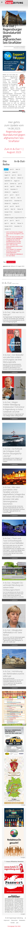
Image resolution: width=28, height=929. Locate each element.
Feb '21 (19, 198)
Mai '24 (19, 175)
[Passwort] (14, 883)
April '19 (7, 223)
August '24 (7, 175)
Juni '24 (14, 175)
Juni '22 (20, 183)
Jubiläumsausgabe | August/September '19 (15, 217)
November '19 (18, 212)
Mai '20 (17, 206)
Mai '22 (6, 186)
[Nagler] (14, 817)
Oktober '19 (7, 215)
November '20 (18, 200)
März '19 (13, 223)
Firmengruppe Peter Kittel (14, 926)
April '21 (7, 198)
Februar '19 (20, 223)
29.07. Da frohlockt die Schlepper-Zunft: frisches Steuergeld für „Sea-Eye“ (15, 233)
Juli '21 (6, 195)
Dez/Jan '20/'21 (8, 200)
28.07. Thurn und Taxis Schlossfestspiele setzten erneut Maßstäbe (14, 246)
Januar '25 (14, 172)
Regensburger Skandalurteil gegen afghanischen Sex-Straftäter (14, 136)
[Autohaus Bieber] (14, 741)
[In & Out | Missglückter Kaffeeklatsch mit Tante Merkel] (14, 625)
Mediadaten (22, 920)
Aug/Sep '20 (16, 203)
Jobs (17, 922)
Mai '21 (17, 195)
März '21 (13, 198)
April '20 (7, 209)
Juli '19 (6, 220)
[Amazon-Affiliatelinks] (14, 861)
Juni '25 (12, 169)
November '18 (18, 226)
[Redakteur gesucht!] (14, 842)
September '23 (8, 180)
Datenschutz (14, 920)
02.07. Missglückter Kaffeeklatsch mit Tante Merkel (14, 254)
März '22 (19, 186)
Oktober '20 (7, 203)
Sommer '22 (13, 183)
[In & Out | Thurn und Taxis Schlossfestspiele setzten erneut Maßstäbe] (14, 539)
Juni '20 (12, 206)
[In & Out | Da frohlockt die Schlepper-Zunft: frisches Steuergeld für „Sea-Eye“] (14, 444)
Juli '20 (6, 206)
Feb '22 (6, 189)
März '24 (13, 178)
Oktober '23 (20, 178)
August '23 (16, 180)
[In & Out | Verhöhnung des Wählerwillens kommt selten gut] (14, 669)
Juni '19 (12, 220)
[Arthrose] (14, 903)
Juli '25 (6, 169)
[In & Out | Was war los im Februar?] (14, 306)
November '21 (14, 189)
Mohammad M (11, 262)
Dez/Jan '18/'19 (8, 226)
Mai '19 (17, 220)
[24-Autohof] (14, 780)
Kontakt (13, 922)
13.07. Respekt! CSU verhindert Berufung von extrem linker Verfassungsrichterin (14, 251)
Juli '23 (6, 183)
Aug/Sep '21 (16, 192)
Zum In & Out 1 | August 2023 (14, 150)
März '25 (18, 169)
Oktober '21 (7, 192)
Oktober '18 (7, 229)
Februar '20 (20, 209)
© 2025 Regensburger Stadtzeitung (14, 918)
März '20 (13, 209)
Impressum (6, 920)
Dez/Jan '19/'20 (8, 212)
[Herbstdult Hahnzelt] (14, 708)
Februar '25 (7, 172)
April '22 (12, 186)
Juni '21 (12, 195)
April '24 (7, 178)
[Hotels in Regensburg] (14, 868)
